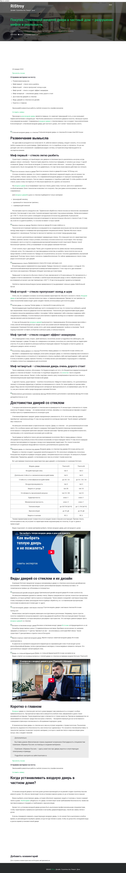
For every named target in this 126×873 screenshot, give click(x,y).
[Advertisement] (49, 54)
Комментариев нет (32, 34)
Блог (110, 5)
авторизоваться (45, 860)
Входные (15, 711)
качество (65, 373)
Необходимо (25, 800)
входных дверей (21, 195)
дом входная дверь (28, 116)
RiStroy (17, 6)
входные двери (44, 121)
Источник (65, 625)
